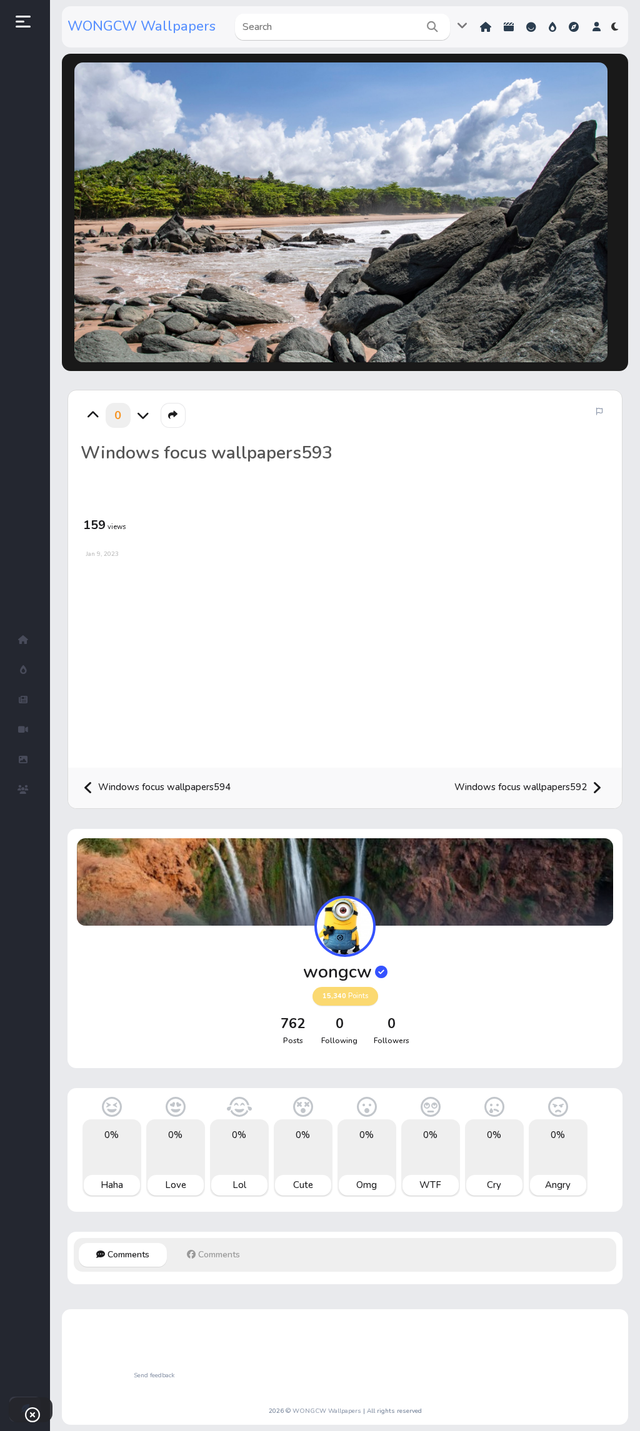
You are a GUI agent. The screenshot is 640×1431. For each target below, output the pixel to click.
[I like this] (93, 415)
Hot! (554, 27)
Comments (127, 1254)
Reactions (532, 27)
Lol (239, 1185)
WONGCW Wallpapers (142, 26)
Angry (558, 1185)
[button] (596, 26)
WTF (430, 1185)
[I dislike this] (143, 415)
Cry (494, 1185)
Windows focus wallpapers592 (521, 787)
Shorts (510, 27)
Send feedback (154, 1375)
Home (487, 27)
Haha (112, 1185)
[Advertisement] (345, 658)
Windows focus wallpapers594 (163, 787)
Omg (366, 1185)
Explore (575, 27)
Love (175, 1185)
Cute (303, 1185)
